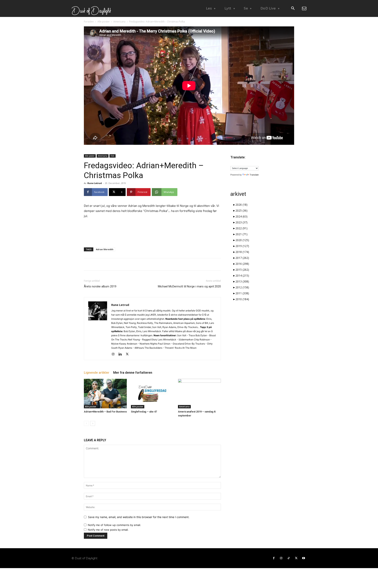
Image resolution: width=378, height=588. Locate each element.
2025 (241, 210)
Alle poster (103, 21)
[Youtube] (303, 558)
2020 (242, 240)
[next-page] (92, 423)
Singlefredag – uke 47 (144, 411)
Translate (254, 175)
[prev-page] (86, 423)
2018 (242, 252)
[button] (292, 8)
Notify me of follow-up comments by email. (114, 525)
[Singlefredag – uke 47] (152, 393)
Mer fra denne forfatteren (132, 372)
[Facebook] (273, 558)
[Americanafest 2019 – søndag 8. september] (199, 393)
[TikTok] (288, 558)
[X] (128, 354)
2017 (242, 258)
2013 (242, 281)
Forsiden (89, 21)
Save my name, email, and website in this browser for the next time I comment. (138, 517)
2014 (242, 275)
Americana (119, 21)
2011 (242, 293)
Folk (112, 155)
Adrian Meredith (104, 249)
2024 (241, 216)
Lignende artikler (96, 372)
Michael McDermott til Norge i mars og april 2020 (189, 286)
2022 (241, 228)
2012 (242, 287)
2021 (241, 234)
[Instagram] (114, 354)
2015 (242, 269)
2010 (242, 299)
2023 (241, 222)
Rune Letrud (94, 183)
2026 (241, 204)
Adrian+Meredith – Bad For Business (105, 411)
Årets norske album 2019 (100, 286)
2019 (242, 246)
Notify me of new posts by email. (108, 529)
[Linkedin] (121, 354)
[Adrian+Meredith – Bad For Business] (105, 393)
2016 (242, 264)
